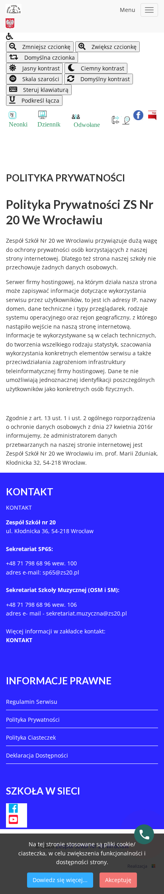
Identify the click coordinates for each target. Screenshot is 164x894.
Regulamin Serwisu (31, 701)
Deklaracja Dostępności (37, 755)
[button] (82, 37)
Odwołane (87, 124)
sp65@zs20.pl (61, 572)
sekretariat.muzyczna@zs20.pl (86, 613)
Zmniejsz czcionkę (45, 47)
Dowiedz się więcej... (60, 880)
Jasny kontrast (40, 68)
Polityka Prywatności (33, 719)
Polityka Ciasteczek (31, 737)
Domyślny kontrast (104, 79)
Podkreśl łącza (39, 100)
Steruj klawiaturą (44, 89)
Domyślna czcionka (49, 57)
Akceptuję (118, 880)
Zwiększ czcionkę (113, 47)
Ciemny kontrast (101, 68)
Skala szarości (40, 79)
